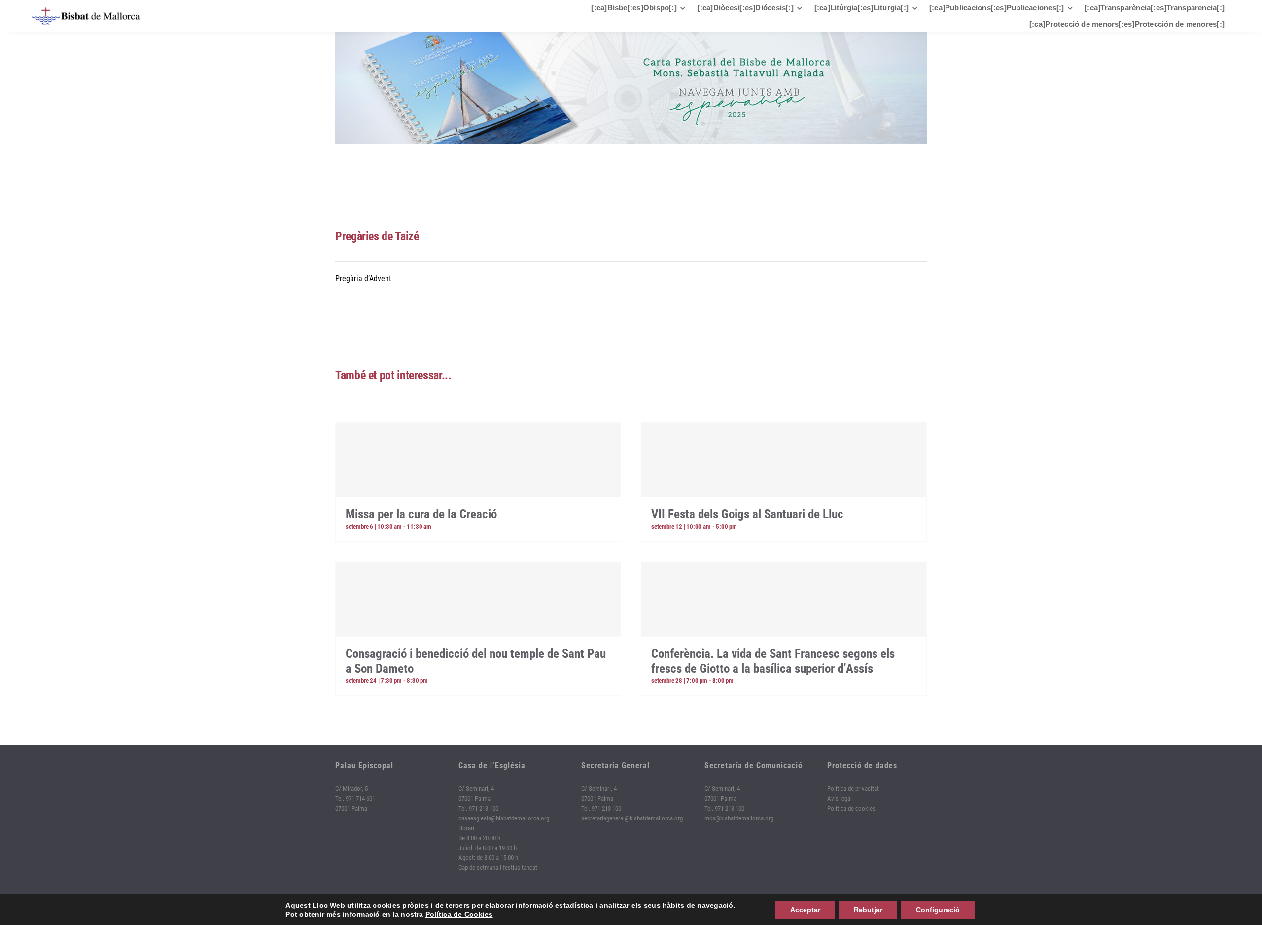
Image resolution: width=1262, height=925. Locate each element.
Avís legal (839, 798)
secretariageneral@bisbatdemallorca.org (632, 818)
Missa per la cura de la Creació (421, 514)
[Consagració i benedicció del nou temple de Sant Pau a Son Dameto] (478, 599)
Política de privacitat (853, 788)
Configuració (938, 910)
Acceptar (805, 910)
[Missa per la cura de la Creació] (478, 460)
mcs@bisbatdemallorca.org (738, 818)
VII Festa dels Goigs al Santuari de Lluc (747, 514)
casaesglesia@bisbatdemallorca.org (503, 818)
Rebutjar (868, 910)
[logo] (86, 11)
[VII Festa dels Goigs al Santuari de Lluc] (783, 460)
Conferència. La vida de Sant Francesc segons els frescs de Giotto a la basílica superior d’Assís (773, 661)
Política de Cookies (459, 914)
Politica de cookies (851, 808)
